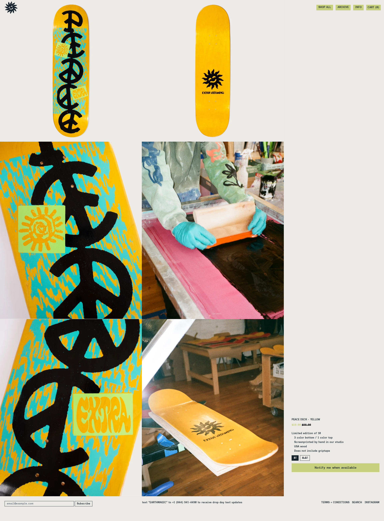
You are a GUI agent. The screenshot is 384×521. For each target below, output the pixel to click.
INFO (358, 7)
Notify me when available (335, 467)
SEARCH (357, 502)
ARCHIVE (343, 7)
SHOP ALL (324, 7)
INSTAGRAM (372, 502)
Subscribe (83, 503)
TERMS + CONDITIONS (335, 502)
